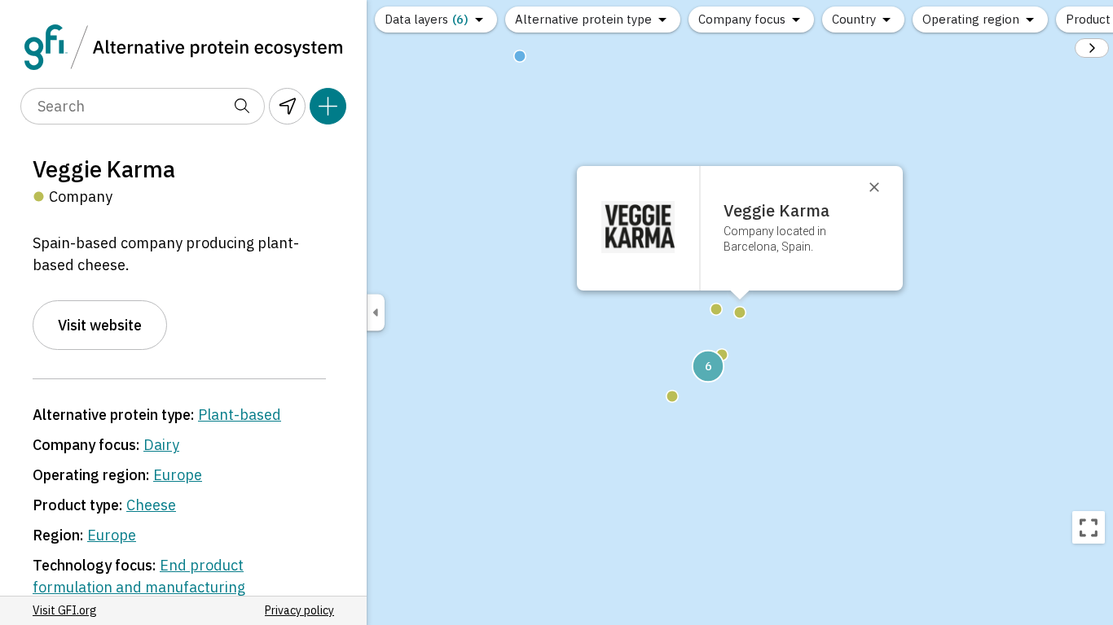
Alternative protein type (583, 19)
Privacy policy (299, 610)
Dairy (161, 444)
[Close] (881, 187)
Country (854, 19)
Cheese (151, 505)
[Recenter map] (1088, 527)
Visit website (100, 325)
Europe (177, 474)
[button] (708, 366)
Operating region (970, 19)
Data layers (427, 19)
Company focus (741, 19)
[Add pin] (328, 106)
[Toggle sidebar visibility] (376, 313)
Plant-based (239, 414)
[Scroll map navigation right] (1092, 48)
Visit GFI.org (65, 610)
